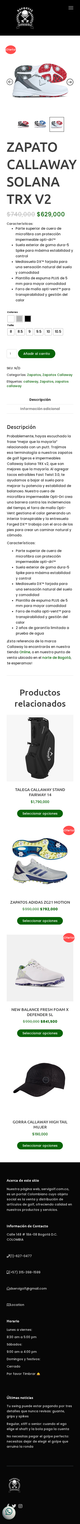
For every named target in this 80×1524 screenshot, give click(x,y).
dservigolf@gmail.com (28, 1288)
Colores (12, 312)
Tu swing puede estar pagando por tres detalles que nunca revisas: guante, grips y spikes (39, 1411)
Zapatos (34, 375)
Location (17, 1305)
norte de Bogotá (56, 657)
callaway (30, 381)
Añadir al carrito (36, 353)
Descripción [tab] (40, 399)
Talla (10, 325)
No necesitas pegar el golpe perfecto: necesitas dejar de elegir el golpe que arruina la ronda (38, 1441)
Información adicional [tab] (40, 408)
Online (24, 652)
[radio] (11, 318)
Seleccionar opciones (40, 813)
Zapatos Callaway (57, 375)
